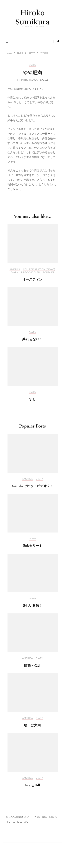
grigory (24, 79)
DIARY (32, 65)
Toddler (48, 272)
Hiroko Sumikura (33, 17)
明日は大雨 (32, 725)
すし (32, 399)
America (15, 269)
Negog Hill (32, 785)
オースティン (32, 280)
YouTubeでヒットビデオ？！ (33, 486)
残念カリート (32, 546)
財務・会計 (32, 665)
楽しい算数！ (32, 606)
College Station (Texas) (39, 269)
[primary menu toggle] (8, 42)
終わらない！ (32, 339)
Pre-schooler (30, 272)
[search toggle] (58, 41)
